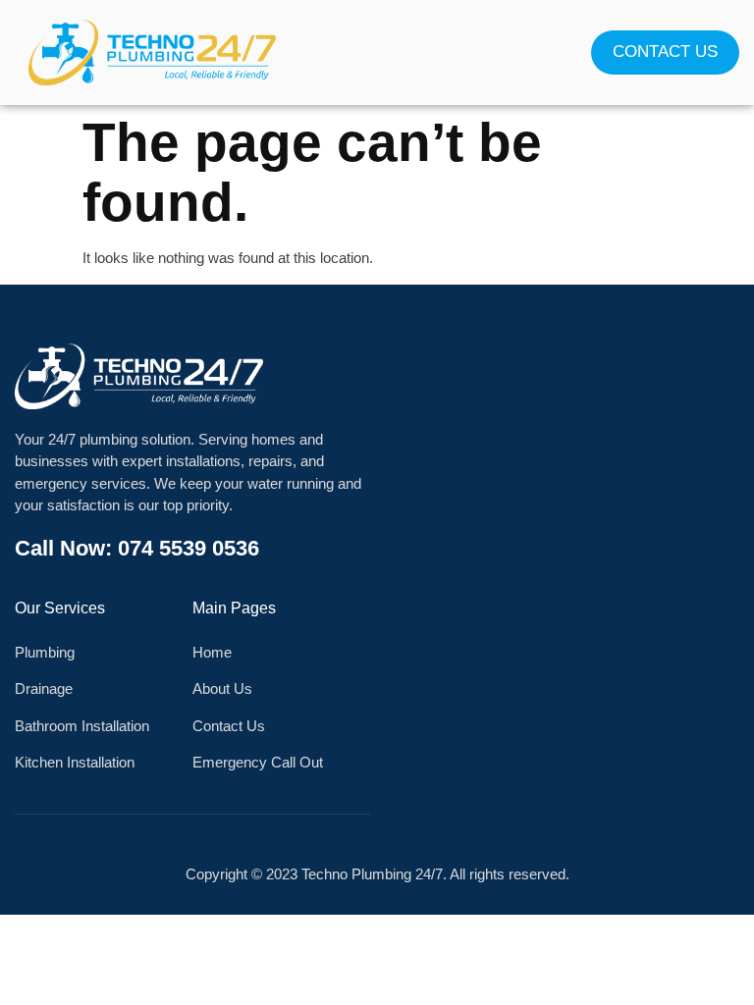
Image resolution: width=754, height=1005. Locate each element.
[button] (377, 52)
